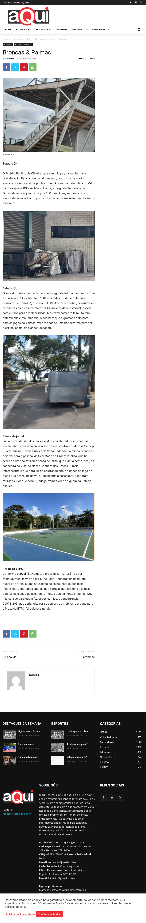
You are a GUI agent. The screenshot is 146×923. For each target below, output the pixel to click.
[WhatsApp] (32, 67)
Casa (5, 39)
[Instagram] (136, 3)
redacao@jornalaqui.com (17, 813)
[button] (138, 29)
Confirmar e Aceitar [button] (49, 914)
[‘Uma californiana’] (9, 760)
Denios (10, 58)
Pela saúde (9, 657)
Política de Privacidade (20, 914)
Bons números (26, 744)
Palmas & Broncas (34, 39)
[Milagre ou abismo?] (57, 760)
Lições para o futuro (29, 731)
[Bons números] (9, 747)
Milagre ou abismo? (77, 757)
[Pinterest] (24, 67)
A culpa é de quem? (77, 744)
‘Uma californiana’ (28, 757)
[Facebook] (131, 3)
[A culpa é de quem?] (57, 747)
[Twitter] (141, 3)
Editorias (16, 39)
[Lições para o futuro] (9, 734)
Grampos (89, 657)
